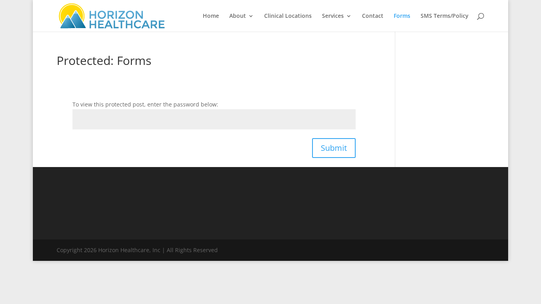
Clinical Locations (288, 16)
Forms (402, 16)
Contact (372, 16)
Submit (334, 147)
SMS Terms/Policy (445, 16)
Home (211, 16)
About (237, 16)
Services (333, 16)
